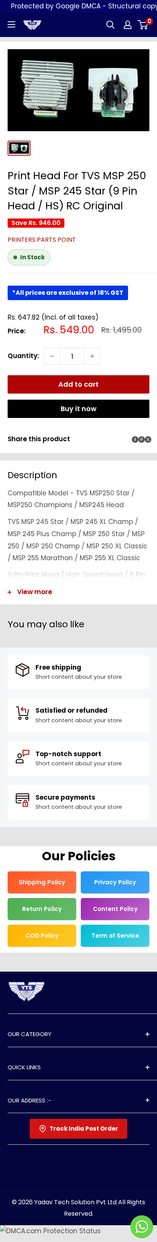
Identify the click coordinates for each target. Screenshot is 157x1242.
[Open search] (110, 25)
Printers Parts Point (42, 239)
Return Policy (42, 909)
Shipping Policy (42, 882)
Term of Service (115, 936)
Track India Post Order (84, 1129)
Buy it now (78, 408)
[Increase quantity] (92, 356)
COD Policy (42, 936)
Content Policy (115, 909)
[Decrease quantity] (52, 356)
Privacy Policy (115, 882)
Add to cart (78, 384)
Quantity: (23, 355)
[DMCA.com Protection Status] (50, 1231)
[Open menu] (11, 24)
